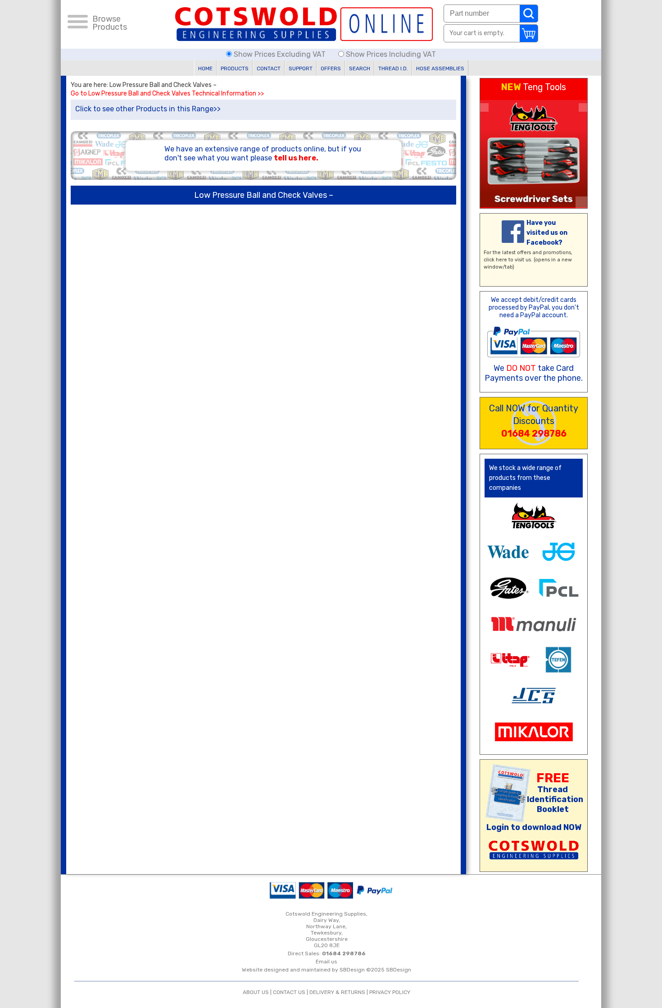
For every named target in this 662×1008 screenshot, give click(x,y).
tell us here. (296, 158)
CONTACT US (289, 992)
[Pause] (581, 202)
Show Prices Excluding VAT (279, 54)
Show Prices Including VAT (390, 54)
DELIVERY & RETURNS (337, 992)
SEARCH (359, 68)
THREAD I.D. (393, 68)
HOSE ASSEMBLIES (440, 68)
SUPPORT (301, 68)
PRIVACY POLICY (389, 992)
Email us (326, 961)
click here (495, 260)
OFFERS (331, 68)
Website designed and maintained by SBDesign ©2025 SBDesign (326, 970)
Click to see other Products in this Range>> (148, 109)
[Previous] (484, 107)
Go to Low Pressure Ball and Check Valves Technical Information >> (167, 93)
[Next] (583, 107)
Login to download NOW (533, 827)
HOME (205, 68)
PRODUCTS (235, 68)
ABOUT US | (258, 992)
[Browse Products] (78, 23)
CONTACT (269, 68)
